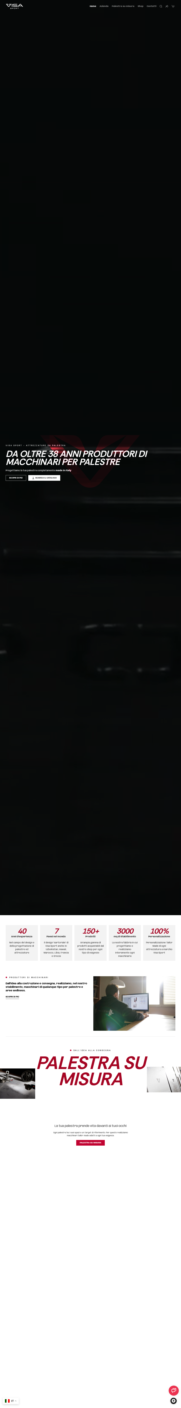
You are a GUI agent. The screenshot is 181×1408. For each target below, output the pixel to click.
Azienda (104, 6)
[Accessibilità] (173, 1401)
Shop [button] (140, 6)
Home (93, 6)
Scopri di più (16, 478)
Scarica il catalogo (46, 478)
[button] (161, 6)
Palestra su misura (123, 6)
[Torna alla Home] (14, 6)
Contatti (151, 6)
